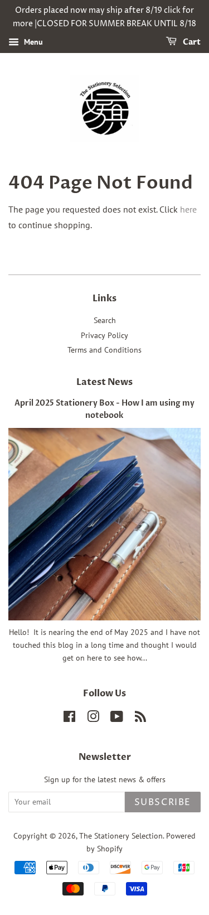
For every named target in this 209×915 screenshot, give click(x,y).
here (188, 209)
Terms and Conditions (104, 350)
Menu (32, 42)
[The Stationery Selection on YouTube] (116, 719)
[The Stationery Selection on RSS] (140, 719)
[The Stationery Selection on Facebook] (69, 719)
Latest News (104, 382)
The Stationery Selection (121, 836)
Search (105, 320)
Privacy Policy (104, 335)
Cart (191, 42)
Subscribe (162, 802)
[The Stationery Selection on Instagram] (93, 719)
